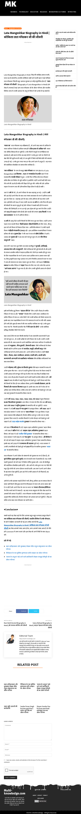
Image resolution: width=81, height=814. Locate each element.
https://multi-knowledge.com (27, 638)
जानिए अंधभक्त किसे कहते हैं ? (63, 76)
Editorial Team (26, 636)
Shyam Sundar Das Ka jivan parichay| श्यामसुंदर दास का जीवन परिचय (43, 709)
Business (14, 12)
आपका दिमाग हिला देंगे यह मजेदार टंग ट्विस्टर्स (65, 65)
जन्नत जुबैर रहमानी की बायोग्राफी (10, 707)
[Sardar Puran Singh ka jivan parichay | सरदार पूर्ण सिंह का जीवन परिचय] (27, 700)
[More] (42, 611)
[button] (74, 4)
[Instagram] (63, 796)
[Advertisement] (40, 20)
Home (6, 28)
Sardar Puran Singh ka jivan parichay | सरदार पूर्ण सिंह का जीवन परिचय (27, 709)
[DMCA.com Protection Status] (41, 802)
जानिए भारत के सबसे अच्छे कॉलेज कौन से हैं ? (66, 33)
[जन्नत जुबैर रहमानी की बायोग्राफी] (11, 700)
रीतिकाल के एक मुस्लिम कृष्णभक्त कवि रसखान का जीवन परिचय (26, 553)
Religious (43, 12)
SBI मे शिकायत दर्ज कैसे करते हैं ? (64, 81)
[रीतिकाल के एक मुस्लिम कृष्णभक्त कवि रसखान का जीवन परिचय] (27, 678)
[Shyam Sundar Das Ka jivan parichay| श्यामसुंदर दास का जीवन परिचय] (44, 700)
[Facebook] (57, 796)
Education (34, 12)
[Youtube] (65, 801)
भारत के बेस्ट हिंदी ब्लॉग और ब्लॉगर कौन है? (66, 86)
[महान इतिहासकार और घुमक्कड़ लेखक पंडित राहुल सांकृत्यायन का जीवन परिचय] (11, 678)
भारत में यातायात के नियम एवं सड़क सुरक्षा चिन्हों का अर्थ (65, 59)
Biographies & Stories (57, 12)
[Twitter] (73, 796)
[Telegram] (68, 796)
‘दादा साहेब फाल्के (18, 421)
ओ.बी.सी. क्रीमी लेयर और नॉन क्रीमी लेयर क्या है (64, 52)
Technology (23, 12)
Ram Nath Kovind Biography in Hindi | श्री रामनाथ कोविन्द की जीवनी (15, 624)
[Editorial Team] (11, 644)
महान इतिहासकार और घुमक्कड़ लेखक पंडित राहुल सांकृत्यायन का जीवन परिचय (29, 548)
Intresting (72, 12)
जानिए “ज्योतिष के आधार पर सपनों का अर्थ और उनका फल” (65, 46)
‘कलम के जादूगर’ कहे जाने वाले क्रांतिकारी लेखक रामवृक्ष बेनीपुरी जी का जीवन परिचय (29, 558)
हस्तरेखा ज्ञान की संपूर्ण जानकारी (64, 71)
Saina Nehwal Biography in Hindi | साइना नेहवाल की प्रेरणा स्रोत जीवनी (40, 625)
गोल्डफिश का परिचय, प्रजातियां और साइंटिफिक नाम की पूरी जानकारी (65, 40)
